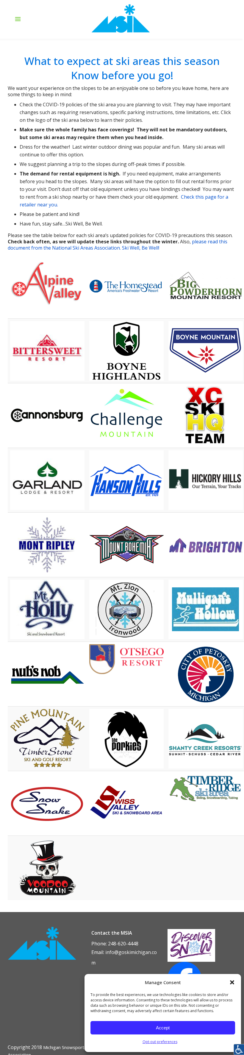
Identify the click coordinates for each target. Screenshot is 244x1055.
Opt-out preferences (160, 1041)
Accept (163, 1027)
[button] (232, 982)
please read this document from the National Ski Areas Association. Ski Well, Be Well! (117, 244)
